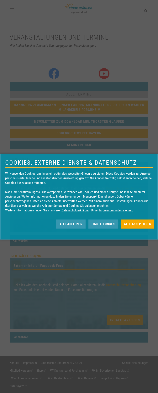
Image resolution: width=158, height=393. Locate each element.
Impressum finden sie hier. (116, 210)
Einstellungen (103, 224)
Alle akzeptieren (137, 224)
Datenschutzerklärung (75, 210)
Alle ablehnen (71, 224)
